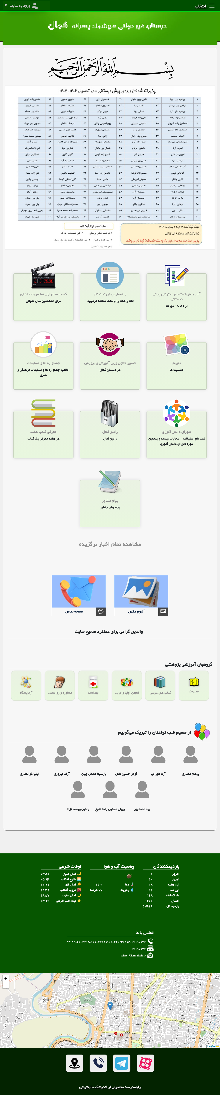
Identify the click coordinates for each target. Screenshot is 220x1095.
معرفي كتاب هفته (43, 432)
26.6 (99, 885)
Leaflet (211, 1046)
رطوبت (125, 890)
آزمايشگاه (26, 693)
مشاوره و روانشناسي (59, 693)
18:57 (45, 895)
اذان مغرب (69, 895)
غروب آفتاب (68, 890)
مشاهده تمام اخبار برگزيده (110, 545)
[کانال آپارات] (145, 1063)
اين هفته (173, 885)
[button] (110, 1006)
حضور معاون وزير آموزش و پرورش (110, 363)
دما (127, 885)
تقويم (177, 363)
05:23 (45, 879)
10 (151, 879)
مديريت (194, 691)
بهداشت (93, 693)
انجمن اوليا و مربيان (127, 693)
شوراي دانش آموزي (176, 432)
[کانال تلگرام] (121, 1063)
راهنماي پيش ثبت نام (110, 294)
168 (150, 895)
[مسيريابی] (74, 1063)
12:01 (45, 885)
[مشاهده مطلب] (176, 276)
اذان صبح (69, 874)
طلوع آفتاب (68, 879)
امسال (175, 901)
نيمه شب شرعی (66, 901)
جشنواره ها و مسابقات (43, 363)
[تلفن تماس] (98, 1063)
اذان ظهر (70, 885)
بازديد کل (173, 906)
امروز (175, 874)
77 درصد (96, 890)
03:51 (45, 874)
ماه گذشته (172, 895)
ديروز (175, 879)
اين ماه (174, 890)
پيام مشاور (110, 501)
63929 (148, 906)
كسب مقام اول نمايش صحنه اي (43, 294)
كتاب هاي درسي (160, 693)
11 (151, 890)
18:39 (45, 890)
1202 (149, 901)
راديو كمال (110, 432)
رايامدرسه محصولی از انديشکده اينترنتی (110, 1087)
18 (151, 885)
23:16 (45, 901)
